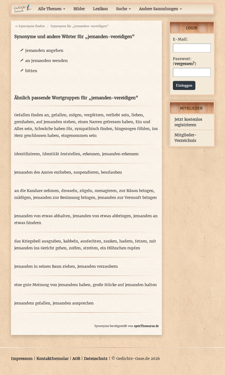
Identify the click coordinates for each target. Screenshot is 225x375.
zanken (110, 241)
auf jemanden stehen (55, 122)
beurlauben (111, 172)
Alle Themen (50, 9)
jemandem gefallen (32, 303)
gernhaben (24, 122)
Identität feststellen (61, 154)
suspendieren (86, 172)
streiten (90, 248)
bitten (31, 70)
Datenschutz (96, 358)
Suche (122, 9)
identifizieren (27, 154)
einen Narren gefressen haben (105, 122)
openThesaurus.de (146, 326)
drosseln (69, 190)
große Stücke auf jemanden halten (125, 285)
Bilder (79, 9)
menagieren (106, 190)
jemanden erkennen (120, 154)
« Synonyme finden (30, 26)
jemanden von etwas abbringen (102, 216)
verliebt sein (117, 115)
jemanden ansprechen (73, 303)
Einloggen (184, 85)
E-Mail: (180, 39)
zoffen (75, 248)
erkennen (91, 154)
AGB (76, 358)
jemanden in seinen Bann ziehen (44, 266)
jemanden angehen (44, 50)
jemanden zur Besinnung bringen (64, 197)
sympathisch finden (93, 128)
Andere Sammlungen (159, 9)
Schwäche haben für (53, 128)
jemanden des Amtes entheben (42, 172)
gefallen (58, 115)
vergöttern (93, 115)
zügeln (86, 190)
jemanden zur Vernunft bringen (127, 197)
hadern (126, 241)
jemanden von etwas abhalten (42, 216)
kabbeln (70, 241)
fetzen (141, 241)
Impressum (22, 358)
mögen (75, 115)
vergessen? (185, 63)
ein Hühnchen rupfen (120, 248)
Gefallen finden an (31, 115)
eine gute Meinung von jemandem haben (52, 285)
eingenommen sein (79, 135)
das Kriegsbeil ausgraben (37, 241)
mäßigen (22, 197)
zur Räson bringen (136, 190)
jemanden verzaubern (97, 266)
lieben (137, 115)
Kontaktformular (52, 358)
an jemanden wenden (46, 60)
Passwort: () (184, 61)
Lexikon (100, 9)
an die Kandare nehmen (36, 190)
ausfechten (90, 241)
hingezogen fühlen (132, 128)
